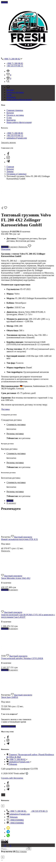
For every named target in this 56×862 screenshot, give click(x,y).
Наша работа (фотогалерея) (19, 122)
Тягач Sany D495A (9, 697)
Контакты (11, 120)
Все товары (21, 851)
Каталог (10, 113)
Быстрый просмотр (23, 537)
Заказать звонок (8, 142)
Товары (10, 171)
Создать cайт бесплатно (12, 778)
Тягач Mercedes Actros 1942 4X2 (15, 578)
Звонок (4, 2)
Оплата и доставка (15, 115)
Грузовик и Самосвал (16, 174)
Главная (10, 166)
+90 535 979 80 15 (15, 66)
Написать (23, 247)
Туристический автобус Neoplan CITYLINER (22, 658)
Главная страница (15, 110)
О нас (9, 117)
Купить (4, 247)
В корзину (13, 247)
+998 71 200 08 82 (12, 59)
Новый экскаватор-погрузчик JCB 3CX (19, 539)
